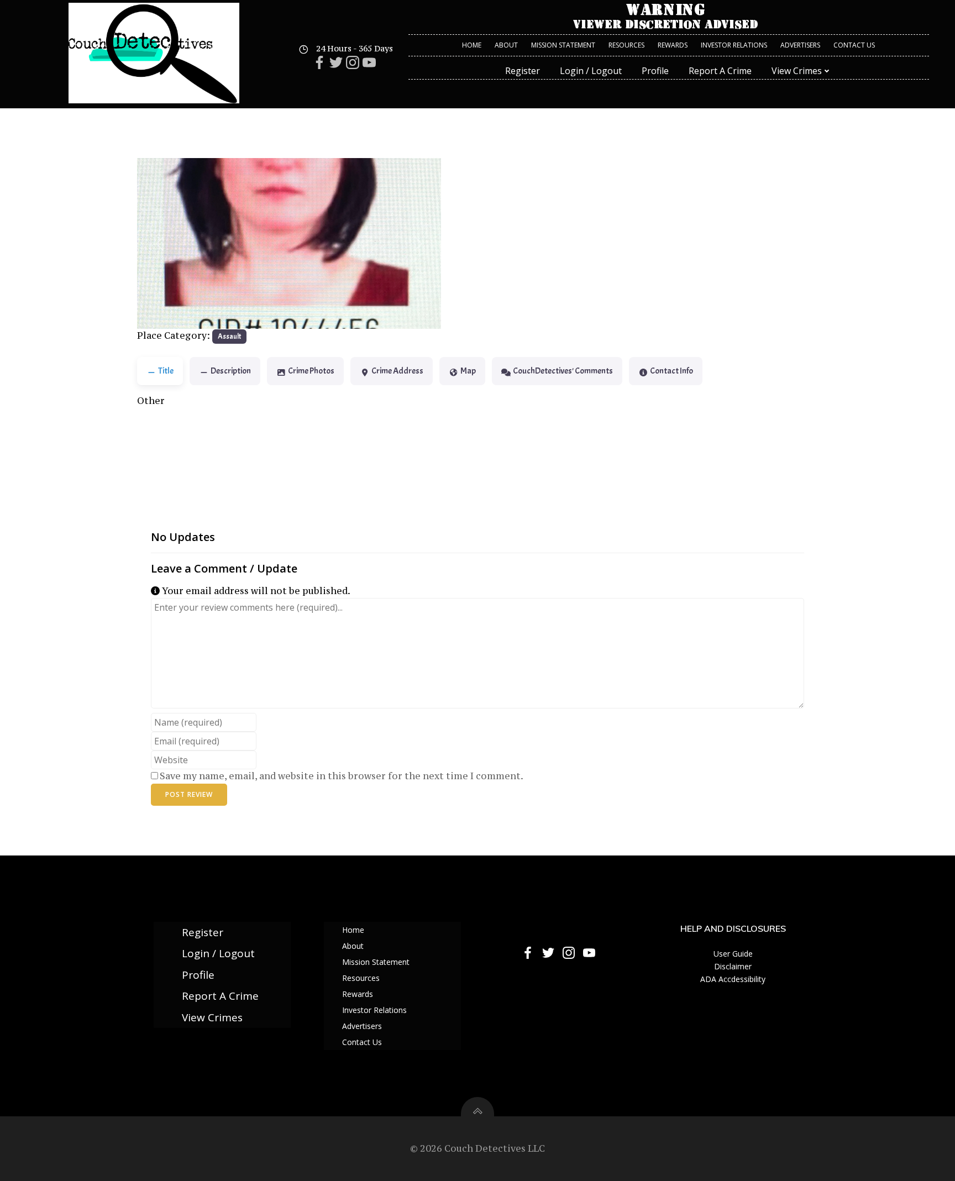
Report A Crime (720, 70)
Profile (655, 70)
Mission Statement (563, 45)
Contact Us (854, 45)
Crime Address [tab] (397, 370)
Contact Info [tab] (671, 370)
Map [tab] (468, 370)
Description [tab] (231, 370)
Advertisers (800, 45)
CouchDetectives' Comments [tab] (563, 370)
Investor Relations (734, 45)
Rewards (673, 45)
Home (471, 45)
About (506, 45)
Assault (229, 336)
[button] (160, 243)
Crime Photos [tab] (311, 370)
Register (522, 70)
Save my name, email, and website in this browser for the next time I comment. (341, 776)
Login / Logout (591, 70)
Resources (626, 45)
